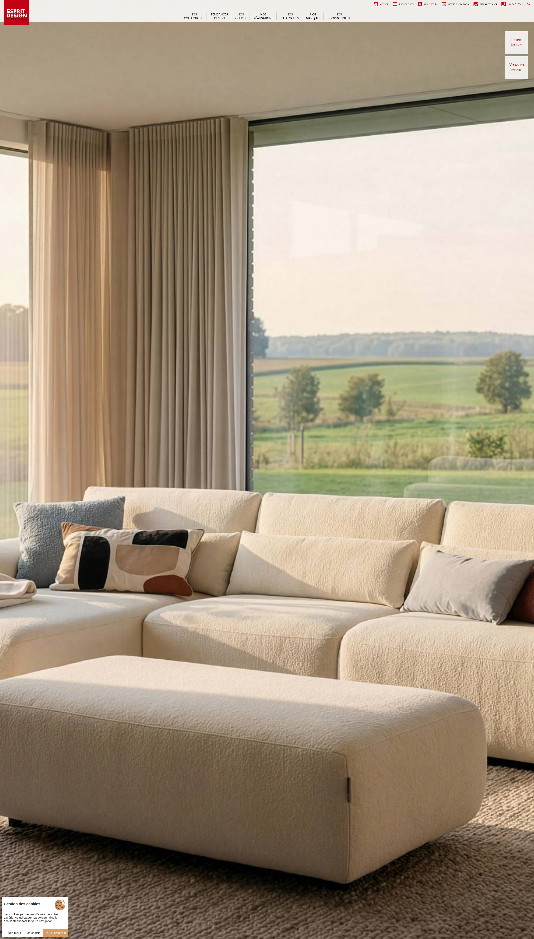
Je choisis (33, 932)
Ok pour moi (57, 932)
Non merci (14, 932)
